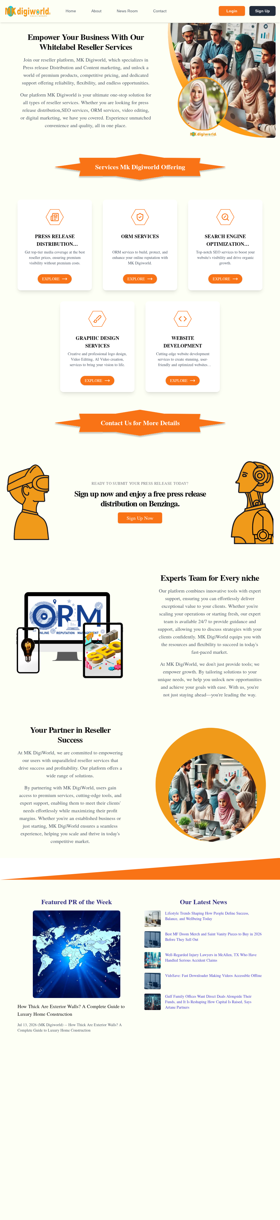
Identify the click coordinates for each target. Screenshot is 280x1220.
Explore (51, 278)
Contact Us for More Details (140, 422)
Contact (160, 11)
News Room (127, 11)
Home (71, 11)
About (96, 11)
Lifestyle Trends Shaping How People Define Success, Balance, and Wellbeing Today (207, 915)
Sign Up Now (140, 518)
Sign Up (262, 11)
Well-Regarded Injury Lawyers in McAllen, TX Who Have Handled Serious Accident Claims (210, 957)
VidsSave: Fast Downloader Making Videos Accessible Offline (213, 975)
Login (231, 11)
